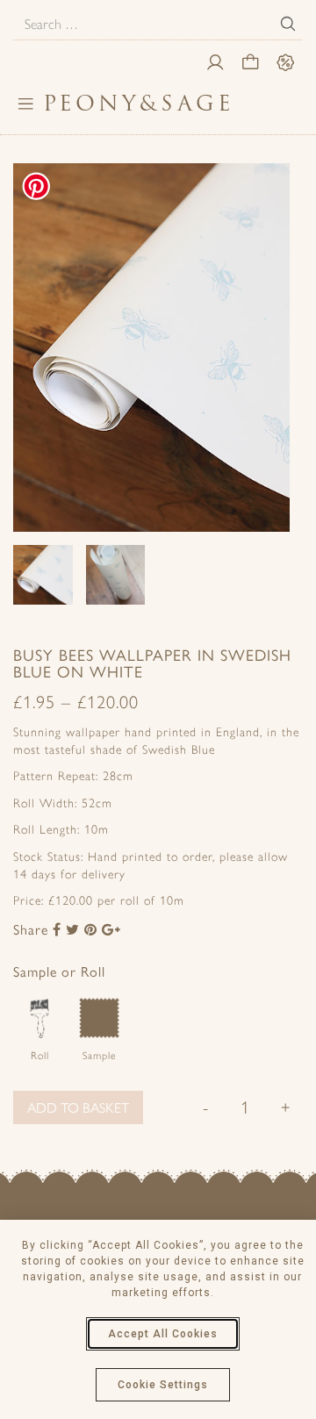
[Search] (288, 23)
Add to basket (78, 1107)
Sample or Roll (59, 971)
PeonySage (138, 103)
